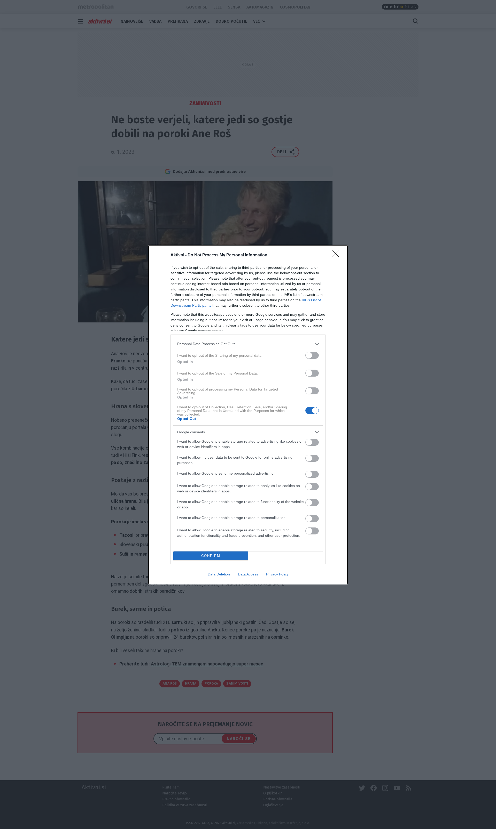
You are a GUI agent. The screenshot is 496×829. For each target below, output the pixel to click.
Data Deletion (219, 574)
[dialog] (248, 414)
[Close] (337, 255)
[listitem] (248, 344)
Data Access (248, 574)
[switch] (312, 355)
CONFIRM (210, 556)
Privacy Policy (277, 574)
